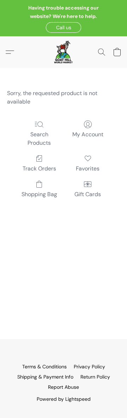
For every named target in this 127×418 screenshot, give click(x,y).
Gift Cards (87, 194)
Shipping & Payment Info (45, 377)
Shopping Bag (39, 194)
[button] (63, 27)
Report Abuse (63, 387)
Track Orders (39, 168)
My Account (87, 134)
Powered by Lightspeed (64, 399)
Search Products (39, 138)
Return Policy (95, 377)
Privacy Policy (89, 366)
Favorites (87, 168)
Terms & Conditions (44, 366)
